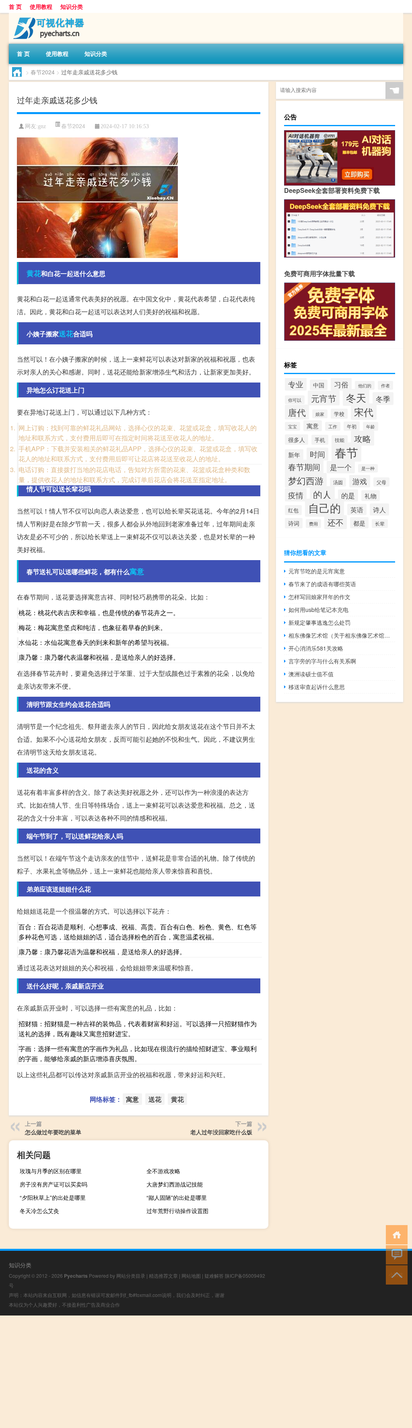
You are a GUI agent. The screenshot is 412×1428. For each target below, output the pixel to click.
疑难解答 (214, 1275)
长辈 (380, 523)
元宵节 (323, 398)
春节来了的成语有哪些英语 (322, 584)
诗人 (379, 509)
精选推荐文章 (163, 1275)
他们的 (364, 385)
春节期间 (304, 467)
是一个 (341, 467)
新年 (294, 454)
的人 (322, 494)
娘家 (319, 414)
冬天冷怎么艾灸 (39, 1211)
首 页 (15, 6)
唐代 (297, 412)
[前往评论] (395, 1254)
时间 (317, 454)
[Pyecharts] (51, 16)
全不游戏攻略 (163, 1171)
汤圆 (338, 482)
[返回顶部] (395, 1274)
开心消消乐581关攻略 (315, 648)
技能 (339, 439)
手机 (320, 440)
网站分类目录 (130, 1275)
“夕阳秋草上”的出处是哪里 (53, 1197)
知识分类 (71, 6)
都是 (359, 522)
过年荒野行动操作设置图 (177, 1211)
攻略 (362, 438)
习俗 (341, 384)
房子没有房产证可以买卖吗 (53, 1184)
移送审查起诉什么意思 (316, 687)
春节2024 (43, 72)
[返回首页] (395, 1234)
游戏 (359, 481)
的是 (348, 495)
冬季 (383, 398)
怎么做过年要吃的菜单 (53, 1132)
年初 (351, 426)
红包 (293, 510)
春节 (346, 452)
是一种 (368, 468)
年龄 (370, 426)
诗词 (293, 523)
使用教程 (41, 6)
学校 (339, 413)
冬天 (356, 397)
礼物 (371, 495)
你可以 (294, 400)
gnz (42, 126)
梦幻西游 (305, 480)
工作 (332, 426)
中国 (318, 385)
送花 (66, 333)
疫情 (295, 494)
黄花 (34, 273)
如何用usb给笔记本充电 (318, 610)
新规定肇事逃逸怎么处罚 (319, 622)
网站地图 (191, 1275)
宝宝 (292, 426)
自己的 (324, 508)
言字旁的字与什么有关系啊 (322, 661)
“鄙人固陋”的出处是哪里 (176, 1197)
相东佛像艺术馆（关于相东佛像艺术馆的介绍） (341, 635)
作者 (385, 385)
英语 (356, 509)
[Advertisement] (206, 1371)
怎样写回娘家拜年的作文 (319, 597)
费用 (313, 523)
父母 (381, 482)
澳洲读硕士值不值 (311, 674)
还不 (336, 522)
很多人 (296, 440)
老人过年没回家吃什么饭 (221, 1132)
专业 (295, 384)
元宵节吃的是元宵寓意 (316, 571)
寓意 (137, 571)
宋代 (363, 412)
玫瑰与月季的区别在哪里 (51, 1171)
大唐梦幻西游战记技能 (174, 1184)
